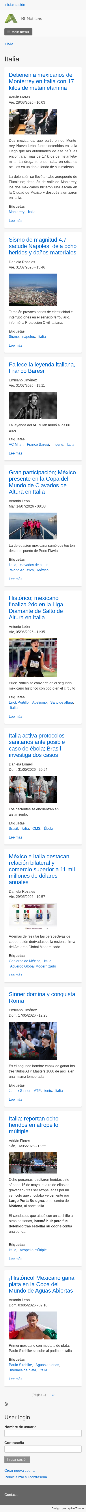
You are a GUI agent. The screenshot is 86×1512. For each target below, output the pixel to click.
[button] (18, 31)
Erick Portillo (19, 702)
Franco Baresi (38, 444)
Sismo (14, 336)
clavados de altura (34, 565)
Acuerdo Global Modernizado (33, 966)
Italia (32, 212)
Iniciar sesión (14, 5)
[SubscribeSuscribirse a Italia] (6, 1403)
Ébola (48, 828)
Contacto (11, 1495)
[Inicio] (12, 18)
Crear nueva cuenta (19, 1470)
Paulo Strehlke (20, 1365)
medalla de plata (23, 1370)
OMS (36, 828)
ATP (37, 1091)
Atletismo (39, 702)
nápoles (28, 336)
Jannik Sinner (19, 1091)
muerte (57, 444)
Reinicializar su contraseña (25, 1477)
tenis (48, 1091)
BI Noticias (31, 18)
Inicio (8, 43)
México (43, 570)
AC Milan (16, 444)
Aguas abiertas (47, 1365)
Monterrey (16, 212)
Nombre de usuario (20, 1427)
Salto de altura (61, 702)
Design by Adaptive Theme (68, 1508)
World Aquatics (22, 570)
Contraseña (14, 1443)
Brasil (13, 828)
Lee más (15, 221)
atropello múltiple (33, 1250)
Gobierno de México (24, 961)
